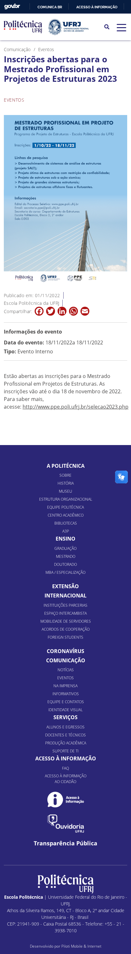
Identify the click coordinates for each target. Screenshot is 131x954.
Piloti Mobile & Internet (81, 946)
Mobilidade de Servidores (65, 621)
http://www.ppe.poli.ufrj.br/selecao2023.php (75, 406)
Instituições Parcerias (65, 605)
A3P (65, 531)
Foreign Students (65, 637)
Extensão (65, 586)
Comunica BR (50, 7)
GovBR (12, 7)
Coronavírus (65, 651)
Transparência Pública (65, 843)
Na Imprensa (65, 686)
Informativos (65, 693)
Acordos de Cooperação (66, 629)
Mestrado (65, 556)
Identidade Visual (65, 709)
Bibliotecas (65, 523)
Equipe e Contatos (65, 701)
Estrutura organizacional (65, 499)
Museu (65, 491)
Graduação (65, 548)
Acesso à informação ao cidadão (65, 778)
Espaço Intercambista (65, 613)
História (66, 483)
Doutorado (65, 564)
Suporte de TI (65, 751)
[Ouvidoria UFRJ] (65, 823)
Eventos (65, 678)
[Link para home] (65, 884)
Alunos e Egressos (65, 727)
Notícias (66, 670)
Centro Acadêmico (66, 515)
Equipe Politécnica (65, 507)
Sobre (65, 475)
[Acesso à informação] (65, 799)
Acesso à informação (96, 7)
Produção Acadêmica (65, 743)
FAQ (65, 768)
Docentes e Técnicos (65, 735)
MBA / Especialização (65, 572)
